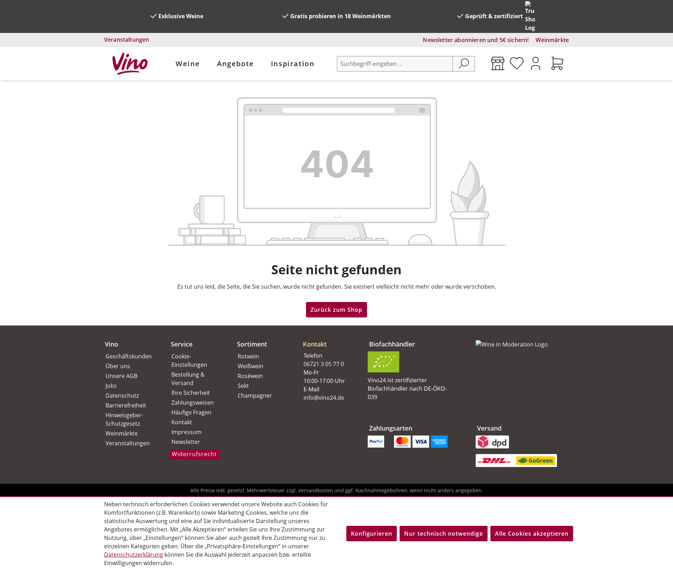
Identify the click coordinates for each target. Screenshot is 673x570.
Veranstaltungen (126, 39)
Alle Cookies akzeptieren (532, 533)
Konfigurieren (371, 533)
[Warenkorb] (557, 63)
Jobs (111, 386)
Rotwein (248, 356)
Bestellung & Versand (188, 379)
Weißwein (250, 366)
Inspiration (293, 63)
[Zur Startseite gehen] (130, 63)
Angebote (235, 63)
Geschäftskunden (129, 356)
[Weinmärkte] (498, 63)
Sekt (243, 386)
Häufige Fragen (191, 412)
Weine (188, 63)
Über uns (118, 366)
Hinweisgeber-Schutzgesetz (124, 419)
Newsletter (185, 442)
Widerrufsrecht (194, 454)
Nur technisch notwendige (443, 533)
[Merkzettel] (516, 63)
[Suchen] (464, 63)
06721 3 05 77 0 (324, 364)
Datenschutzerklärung (133, 554)
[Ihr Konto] (535, 63)
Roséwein (250, 376)
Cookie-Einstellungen (189, 360)
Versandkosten (315, 490)
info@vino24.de (324, 397)
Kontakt (181, 422)
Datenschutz (122, 395)
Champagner (255, 395)
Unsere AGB (121, 376)
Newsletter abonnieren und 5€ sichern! (476, 40)
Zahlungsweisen (192, 402)
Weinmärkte (552, 40)
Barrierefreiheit (126, 405)
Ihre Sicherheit (190, 393)
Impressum (186, 432)
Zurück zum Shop (336, 310)
